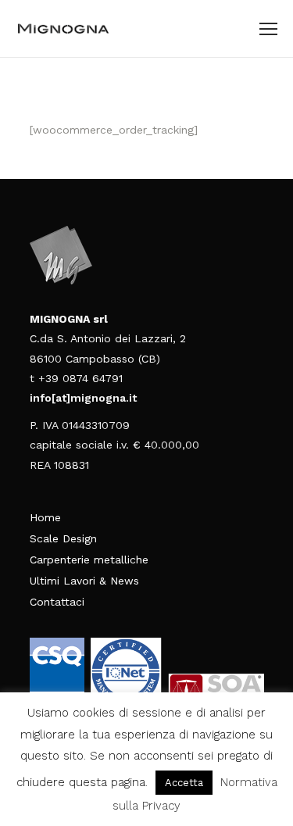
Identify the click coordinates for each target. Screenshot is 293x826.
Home (45, 517)
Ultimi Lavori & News (84, 580)
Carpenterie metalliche (89, 559)
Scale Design (63, 538)
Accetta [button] (184, 782)
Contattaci (57, 601)
